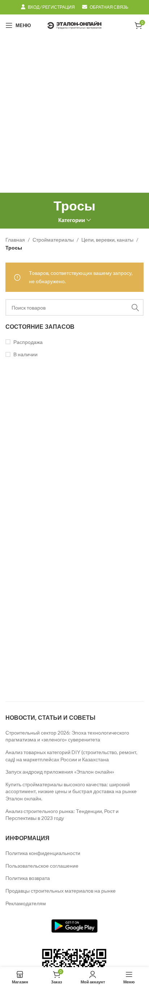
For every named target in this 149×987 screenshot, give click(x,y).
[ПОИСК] (135, 307)
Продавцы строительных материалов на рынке (60, 891)
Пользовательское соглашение (41, 866)
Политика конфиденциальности (42, 853)
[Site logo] (74, 25)
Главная (15, 240)
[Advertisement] (74, 114)
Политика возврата (27, 878)
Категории (71, 220)
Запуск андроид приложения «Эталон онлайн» (59, 772)
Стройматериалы (53, 240)
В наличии (25, 354)
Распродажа (28, 342)
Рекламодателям (25, 903)
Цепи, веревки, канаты (107, 240)
